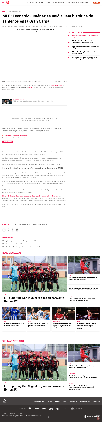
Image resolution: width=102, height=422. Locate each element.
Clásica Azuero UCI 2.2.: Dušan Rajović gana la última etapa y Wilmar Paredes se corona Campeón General (83, 387)
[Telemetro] (29, 410)
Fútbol (41, 2)
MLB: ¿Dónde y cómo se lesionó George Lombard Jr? (19, 241)
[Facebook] (4, 230)
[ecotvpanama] (51, 410)
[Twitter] (8, 230)
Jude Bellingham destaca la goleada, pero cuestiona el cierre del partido (82, 299)
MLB (7, 11)
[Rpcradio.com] (58, 410)
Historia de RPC (20, 413)
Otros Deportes (73, 2)
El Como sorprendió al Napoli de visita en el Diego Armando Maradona (38, 325)
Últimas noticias (32, 2)
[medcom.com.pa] (79, 410)
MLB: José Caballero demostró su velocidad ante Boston (20, 244)
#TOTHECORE (34, 118)
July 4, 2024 (45, 120)
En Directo (96, 2)
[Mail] (17, 230)
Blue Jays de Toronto (40, 224)
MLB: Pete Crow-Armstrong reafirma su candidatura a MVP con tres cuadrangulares (28, 247)
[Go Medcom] (22, 410)
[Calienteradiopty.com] (65, 410)
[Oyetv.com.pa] (36, 410)
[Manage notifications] (98, 418)
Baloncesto (61, 2)
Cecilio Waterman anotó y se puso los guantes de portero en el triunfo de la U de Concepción (83, 289)
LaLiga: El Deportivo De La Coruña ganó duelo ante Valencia (14, 324)
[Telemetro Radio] (72, 410)
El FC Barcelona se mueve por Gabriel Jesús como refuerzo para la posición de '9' (84, 58)
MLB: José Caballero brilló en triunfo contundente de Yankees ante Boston (34, 101)
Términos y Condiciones (8, 413)
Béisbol (48, 2)
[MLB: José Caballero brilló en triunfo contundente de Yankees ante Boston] (7, 103)
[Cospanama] (43, 410)
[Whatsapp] (13, 230)
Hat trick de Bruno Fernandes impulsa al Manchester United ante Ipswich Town (62, 325)
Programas (83, 2)
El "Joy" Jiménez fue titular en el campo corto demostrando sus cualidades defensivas (30, 196)
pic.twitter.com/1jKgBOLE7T (48, 118)
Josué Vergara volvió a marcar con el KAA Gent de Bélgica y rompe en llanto (85, 47)
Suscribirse (8, 142)
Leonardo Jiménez (24, 224)
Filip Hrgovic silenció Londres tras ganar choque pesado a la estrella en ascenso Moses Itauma (86, 326)
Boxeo (55, 2)
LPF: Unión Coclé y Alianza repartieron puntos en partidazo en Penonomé (83, 278)
